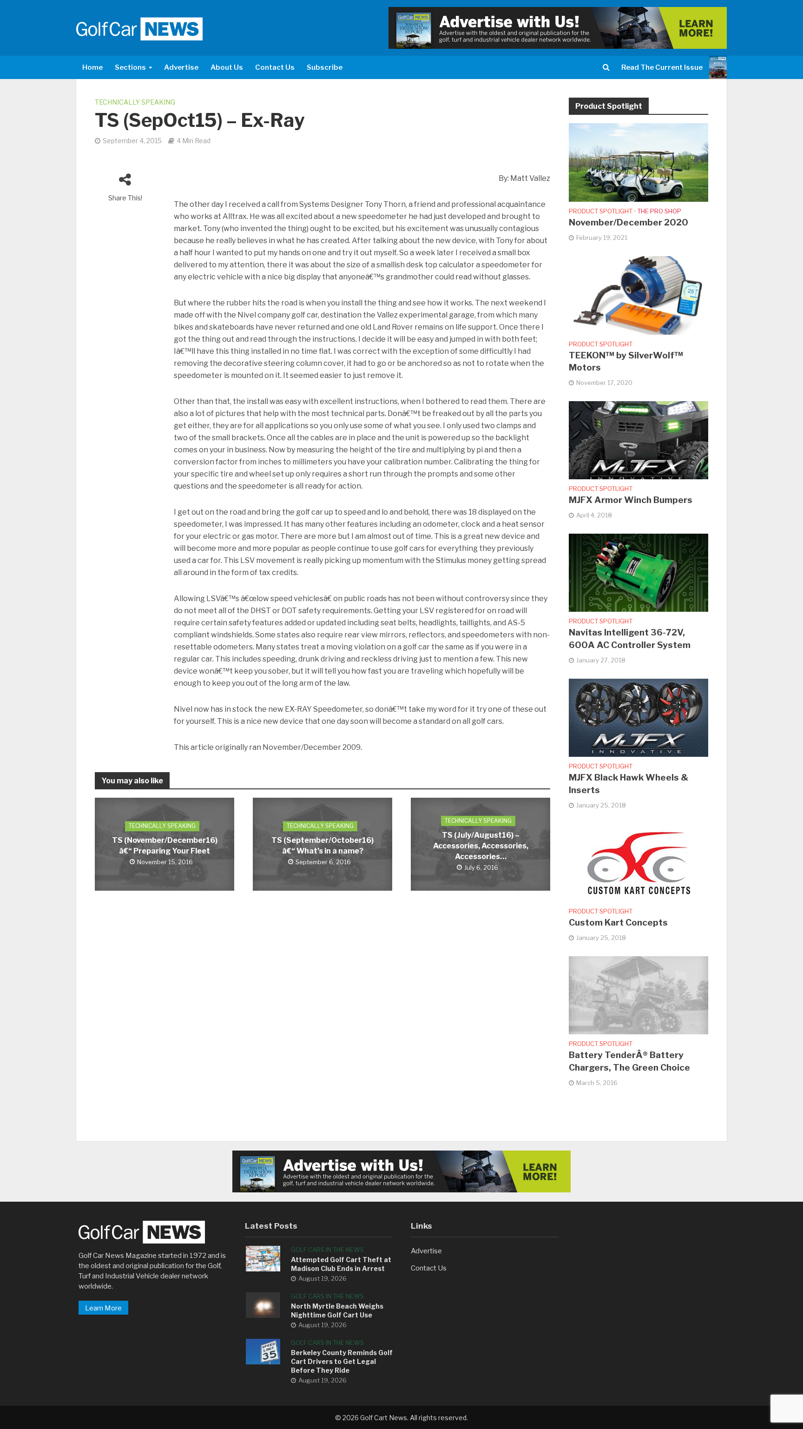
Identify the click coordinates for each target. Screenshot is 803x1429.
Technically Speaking (135, 102)
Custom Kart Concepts (618, 922)
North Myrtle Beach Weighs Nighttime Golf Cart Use (337, 1310)
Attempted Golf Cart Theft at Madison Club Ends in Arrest (341, 1264)
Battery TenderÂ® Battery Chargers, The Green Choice (629, 1061)
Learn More (103, 1308)
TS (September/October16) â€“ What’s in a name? (322, 846)
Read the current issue (662, 67)
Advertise (181, 67)
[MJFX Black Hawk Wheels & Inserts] (638, 717)
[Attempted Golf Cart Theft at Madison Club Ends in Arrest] (263, 1258)
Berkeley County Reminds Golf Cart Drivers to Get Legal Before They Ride (342, 1361)
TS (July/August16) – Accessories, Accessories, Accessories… (480, 846)
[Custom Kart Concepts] (638, 862)
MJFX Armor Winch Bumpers (630, 500)
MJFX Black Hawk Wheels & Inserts (628, 783)
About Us (227, 67)
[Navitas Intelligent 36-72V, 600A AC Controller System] (638, 572)
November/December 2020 (628, 222)
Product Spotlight (600, 211)
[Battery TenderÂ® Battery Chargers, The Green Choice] (638, 995)
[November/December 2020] (638, 162)
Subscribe (324, 67)
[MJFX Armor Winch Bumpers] (638, 440)
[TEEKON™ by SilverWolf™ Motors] (638, 295)
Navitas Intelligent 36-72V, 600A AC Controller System (630, 638)
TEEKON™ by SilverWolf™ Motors (626, 361)
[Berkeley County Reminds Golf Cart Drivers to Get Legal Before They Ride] (263, 1351)
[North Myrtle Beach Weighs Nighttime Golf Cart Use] (263, 1304)
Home (92, 67)
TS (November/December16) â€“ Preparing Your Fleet (164, 846)
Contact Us (275, 67)
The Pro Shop (659, 211)
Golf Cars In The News (327, 1249)
